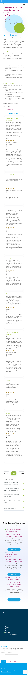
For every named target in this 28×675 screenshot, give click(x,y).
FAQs (13, 473)
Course (6, 473)
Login (1, 2)
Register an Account (6, 672)
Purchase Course (10, 109)
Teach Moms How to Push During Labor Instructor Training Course (14, 584)
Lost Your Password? (12, 661)
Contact (1, 1)
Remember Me (6, 659)
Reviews (21, 473)
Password (3, 655)
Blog (1, 1)
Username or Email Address (6, 652)
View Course (14, 549)
